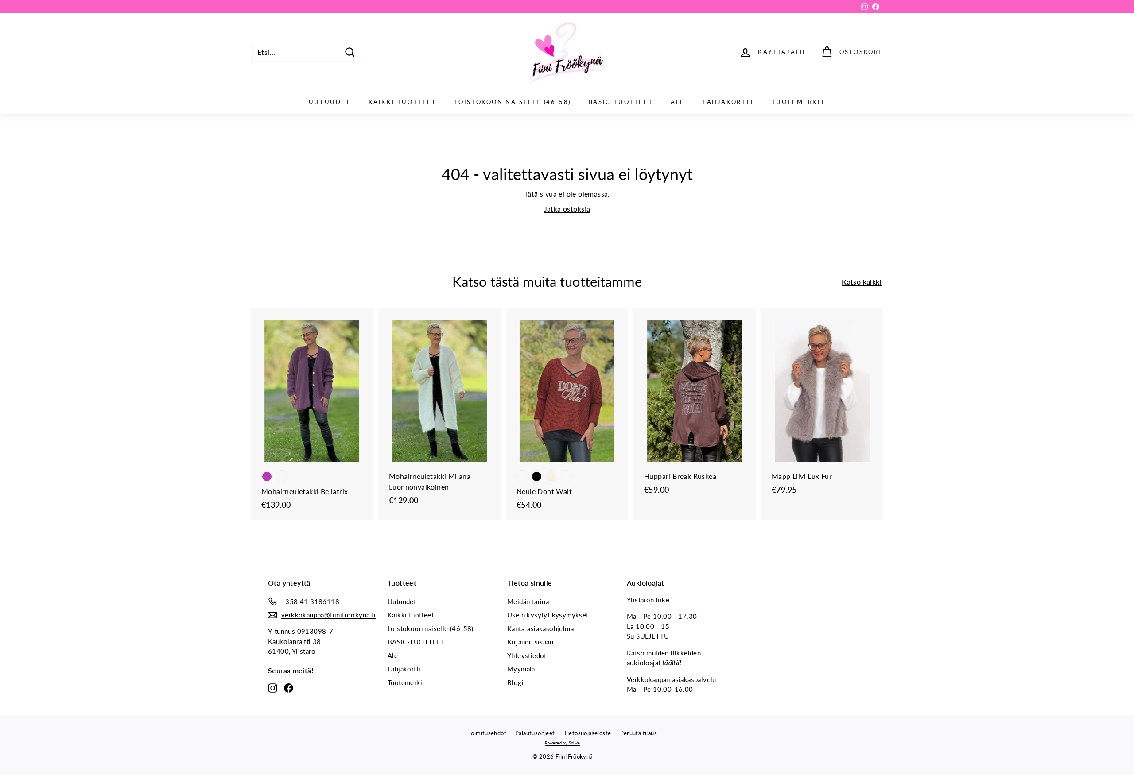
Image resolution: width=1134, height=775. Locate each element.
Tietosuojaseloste (587, 732)
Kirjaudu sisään (530, 642)
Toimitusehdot (487, 732)
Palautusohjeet (535, 732)
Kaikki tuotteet (403, 101)
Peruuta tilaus (638, 732)
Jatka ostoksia (567, 208)
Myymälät (522, 669)
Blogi (515, 682)
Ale (678, 101)
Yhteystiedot (527, 655)
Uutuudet (330, 101)
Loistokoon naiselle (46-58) (512, 101)
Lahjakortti (728, 101)
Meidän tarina (528, 601)
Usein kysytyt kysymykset (548, 615)
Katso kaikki (862, 282)
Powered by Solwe (562, 742)
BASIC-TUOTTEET (621, 101)
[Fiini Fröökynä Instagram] (272, 687)
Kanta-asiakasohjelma (540, 628)
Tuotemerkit (799, 101)
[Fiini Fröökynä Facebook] (288, 687)
